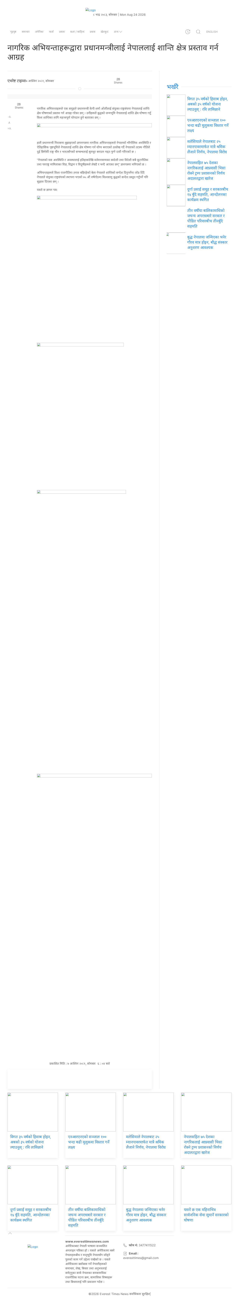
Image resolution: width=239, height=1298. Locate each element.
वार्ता (51, 31)
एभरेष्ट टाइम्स (16, 81)
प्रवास (62, 31)
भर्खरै (173, 86)
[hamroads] (94, 130)
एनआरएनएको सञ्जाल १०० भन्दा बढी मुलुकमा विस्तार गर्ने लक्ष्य (208, 125)
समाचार (26, 31)
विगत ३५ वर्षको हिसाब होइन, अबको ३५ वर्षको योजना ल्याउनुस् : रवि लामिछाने (207, 104)
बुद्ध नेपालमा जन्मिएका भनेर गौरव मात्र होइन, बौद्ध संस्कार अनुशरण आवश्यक (207, 242)
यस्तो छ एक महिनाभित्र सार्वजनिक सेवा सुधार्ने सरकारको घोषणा (206, 1214)
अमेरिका (39, 31)
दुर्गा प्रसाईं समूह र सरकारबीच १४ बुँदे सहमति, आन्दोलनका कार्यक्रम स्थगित (207, 194)
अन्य (116, 31)
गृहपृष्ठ (13, 31)
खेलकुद (104, 31)
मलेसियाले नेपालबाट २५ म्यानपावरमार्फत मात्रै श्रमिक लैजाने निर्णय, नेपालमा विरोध (207, 146)
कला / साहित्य (77, 31)
